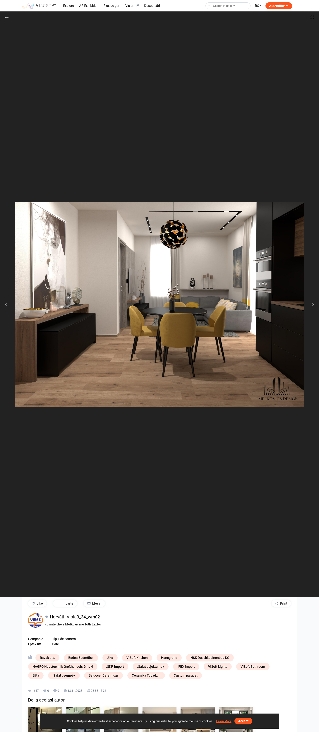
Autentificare (279, 6)
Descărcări (152, 6)
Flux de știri (112, 6)
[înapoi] (6, 17)
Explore (68, 6)
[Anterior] (6, 304)
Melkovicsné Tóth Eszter (83, 624)
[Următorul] (311, 304)
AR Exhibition (88, 6)
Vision (129, 6)
